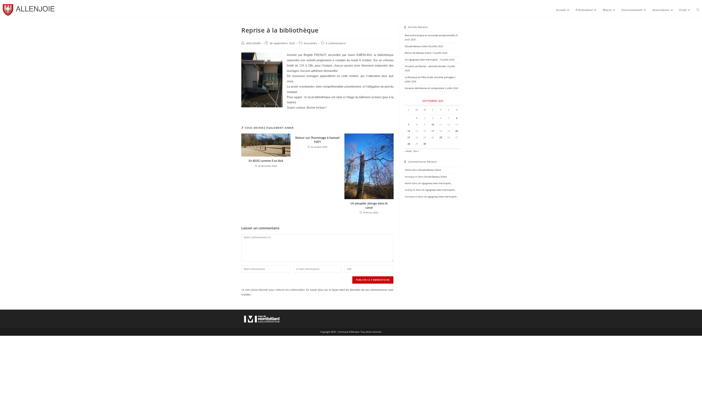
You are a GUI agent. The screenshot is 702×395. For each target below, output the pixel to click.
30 (424, 143)
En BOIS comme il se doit (266, 161)
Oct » (416, 151)
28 (408, 143)
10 (432, 124)
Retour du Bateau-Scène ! (418, 52)
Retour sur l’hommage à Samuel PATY (317, 140)
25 (440, 137)
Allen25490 (253, 43)
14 (408, 131)
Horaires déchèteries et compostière (424, 88)
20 (456, 131)
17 (432, 131)
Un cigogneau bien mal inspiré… (422, 59)
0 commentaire (336, 43)
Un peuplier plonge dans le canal (369, 205)
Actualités (310, 43)
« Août (408, 151)
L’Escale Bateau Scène (416, 46)
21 (408, 137)
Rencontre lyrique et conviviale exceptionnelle (430, 35)
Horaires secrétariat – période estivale (425, 66)
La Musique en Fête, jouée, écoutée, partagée (429, 77)
